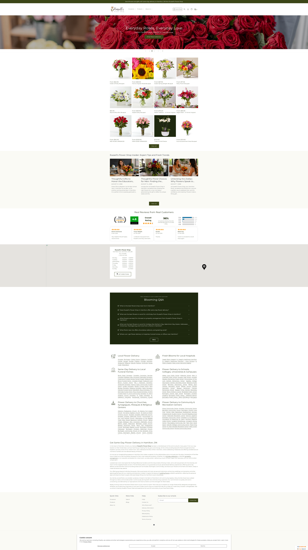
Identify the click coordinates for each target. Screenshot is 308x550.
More (154, 339)
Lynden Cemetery (128, 386)
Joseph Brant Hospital (169, 359)
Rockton (138, 363)
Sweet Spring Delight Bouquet (163, 83)
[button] (131, 9)
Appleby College (191, 381)
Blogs (127, 502)
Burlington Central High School (172, 393)
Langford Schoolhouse (178, 421)
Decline (203, 546)
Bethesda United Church (144, 423)
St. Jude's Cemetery (143, 395)
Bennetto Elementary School (177, 384)
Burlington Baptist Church (131, 427)
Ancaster (120, 359)
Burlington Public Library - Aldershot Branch (183, 395)
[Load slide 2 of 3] (152, 51)
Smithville (145, 363)
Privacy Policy (87, 542)
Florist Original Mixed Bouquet (141, 83)
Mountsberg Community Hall (176, 423)
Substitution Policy (147, 516)
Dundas (131, 361)
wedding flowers (164, 473)
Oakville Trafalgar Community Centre (178, 425)
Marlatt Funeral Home (142, 386)
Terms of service (146, 519)
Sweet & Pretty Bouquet (117, 83)
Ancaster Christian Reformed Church (129, 416)
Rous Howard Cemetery (140, 392)
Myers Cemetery (147, 388)
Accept (153, 546)
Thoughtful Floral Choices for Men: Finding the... (154, 180)
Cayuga (125, 361)
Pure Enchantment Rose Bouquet (187, 141)
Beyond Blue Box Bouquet (118, 112)
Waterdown (125, 365)
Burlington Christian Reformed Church (139, 429)
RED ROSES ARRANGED (117, 141)
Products (112, 502)
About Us (112, 505)
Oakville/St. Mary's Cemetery (141, 390)
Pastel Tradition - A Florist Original (164, 112)
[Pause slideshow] (162, 51)
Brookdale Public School (189, 392)
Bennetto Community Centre (171, 410)
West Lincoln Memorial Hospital (181, 363)
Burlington (127, 359)
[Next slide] (158, 51)
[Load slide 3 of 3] (154, 51)
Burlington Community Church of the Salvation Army (135, 431)
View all (154, 146)
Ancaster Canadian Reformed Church (140, 414)
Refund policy (146, 513)
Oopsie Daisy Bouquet (139, 112)
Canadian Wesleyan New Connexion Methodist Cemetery (135, 377)
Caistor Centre (135, 359)
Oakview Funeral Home (125, 390)
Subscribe (193, 500)
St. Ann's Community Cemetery (136, 393)
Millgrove (127, 363)
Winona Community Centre (182, 428)
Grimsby (143, 361)
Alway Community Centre (170, 408)
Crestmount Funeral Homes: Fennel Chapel (131, 379)
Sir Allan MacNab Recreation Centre (178, 426)
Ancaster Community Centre (188, 408)
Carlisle (120, 361)
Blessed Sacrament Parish (126, 425)
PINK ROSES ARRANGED (139, 141)
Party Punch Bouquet (183, 83)
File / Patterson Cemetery (143, 382)
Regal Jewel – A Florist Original (186, 112)
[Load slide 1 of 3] (149, 51)
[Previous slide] (145, 51)
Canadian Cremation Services (142, 375)
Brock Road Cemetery (125, 375)
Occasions (113, 499)
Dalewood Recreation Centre (176, 415)
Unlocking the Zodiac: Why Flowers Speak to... (183, 180)
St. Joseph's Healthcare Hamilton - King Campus (178, 361)
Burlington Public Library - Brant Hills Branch (176, 397)
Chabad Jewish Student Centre (171, 414)
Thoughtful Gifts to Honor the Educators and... (122, 180)
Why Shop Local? (147, 505)
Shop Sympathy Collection (154, 39)
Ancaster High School (184, 377)
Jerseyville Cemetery (124, 384)
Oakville (133, 363)
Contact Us (145, 502)
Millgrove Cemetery (135, 388)
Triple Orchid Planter (160, 141)
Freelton (137, 361)
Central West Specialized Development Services (181, 412)
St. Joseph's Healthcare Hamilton (186, 359)
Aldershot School (185, 375)
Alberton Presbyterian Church (127, 411)
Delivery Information (148, 508)
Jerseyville (121, 363)
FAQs (143, 499)
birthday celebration (172, 456)
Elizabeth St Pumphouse (189, 417)
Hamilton (149, 361)
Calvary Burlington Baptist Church (129, 433)
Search (128, 499)
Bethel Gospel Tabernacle (126, 423)
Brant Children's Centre (174, 392)
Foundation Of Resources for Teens (173, 419)
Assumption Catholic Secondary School (174, 382)
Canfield (149, 359)
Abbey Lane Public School (170, 375)
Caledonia (144, 359)
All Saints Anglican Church (131, 413)
